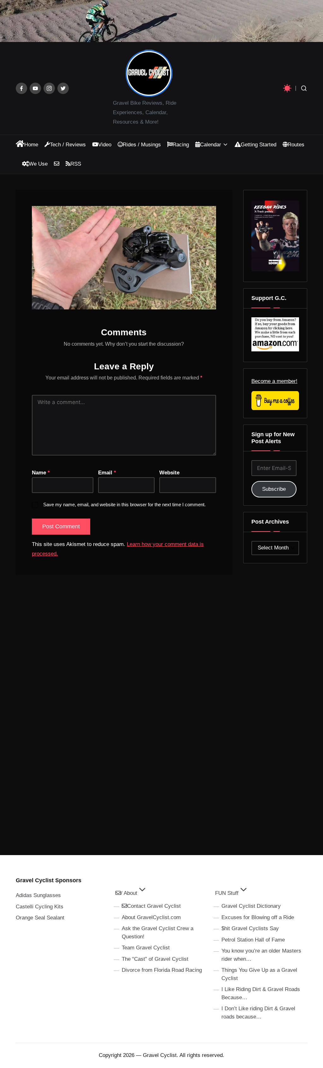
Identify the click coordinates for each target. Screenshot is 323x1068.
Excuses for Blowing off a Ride (257, 917)
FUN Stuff (226, 893)
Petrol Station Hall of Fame (253, 940)
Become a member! (274, 381)
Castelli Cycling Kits (39, 907)
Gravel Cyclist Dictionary (251, 906)
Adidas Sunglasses (38, 895)
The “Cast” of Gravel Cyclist (155, 959)
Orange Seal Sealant (40, 918)
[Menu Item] (21, 88)
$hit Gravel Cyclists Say (250, 928)
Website (169, 473)
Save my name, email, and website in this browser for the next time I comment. (124, 504)
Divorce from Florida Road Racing (162, 970)
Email (107, 473)
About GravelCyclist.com (151, 917)
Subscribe (274, 489)
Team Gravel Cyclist (146, 948)
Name (41, 473)
